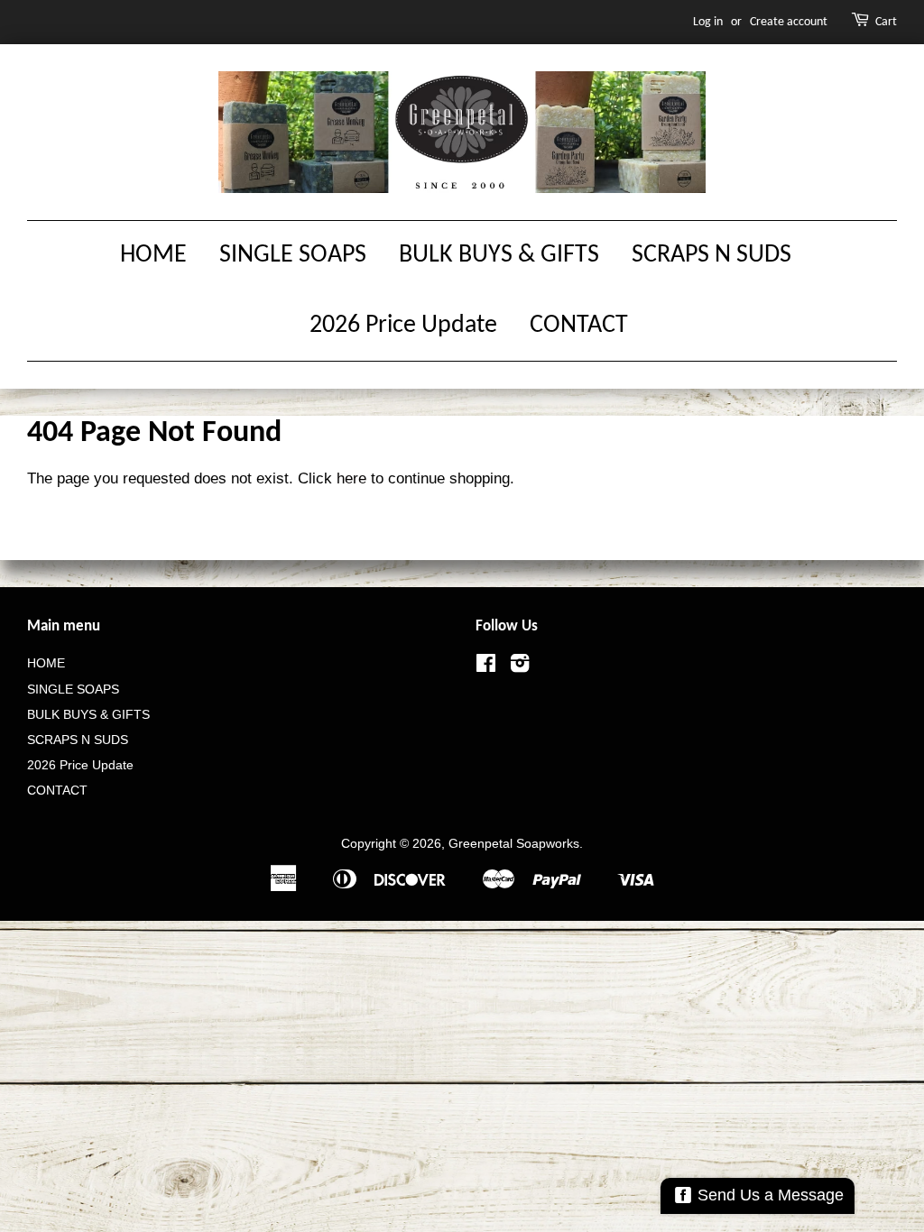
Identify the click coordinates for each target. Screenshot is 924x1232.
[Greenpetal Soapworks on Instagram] (520, 666)
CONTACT (579, 325)
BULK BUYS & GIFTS (499, 255)
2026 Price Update (403, 325)
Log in (708, 22)
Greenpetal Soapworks (513, 843)
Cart (886, 22)
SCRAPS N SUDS (711, 255)
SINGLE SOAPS (292, 255)
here (351, 478)
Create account (788, 22)
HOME (153, 255)
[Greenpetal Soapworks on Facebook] (486, 666)
